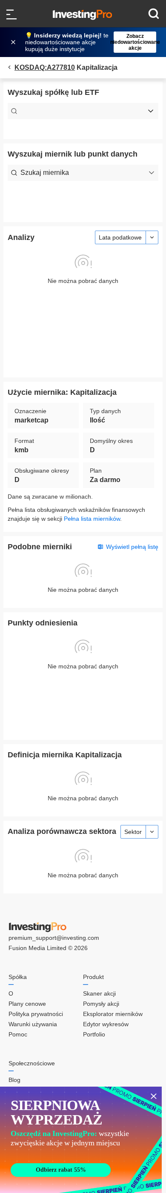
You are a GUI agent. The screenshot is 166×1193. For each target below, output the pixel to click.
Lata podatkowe (120, 237)
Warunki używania (33, 1024)
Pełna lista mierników (92, 518)
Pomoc (18, 1034)
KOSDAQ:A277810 (44, 67)
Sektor (133, 831)
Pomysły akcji (101, 1003)
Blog (14, 1079)
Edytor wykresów (106, 1024)
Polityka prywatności (36, 1013)
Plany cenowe (27, 1003)
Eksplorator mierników (113, 1013)
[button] (87, 42)
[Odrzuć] (14, 42)
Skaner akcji (99, 993)
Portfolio (94, 1034)
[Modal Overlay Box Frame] (81, 1140)
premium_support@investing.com (54, 937)
